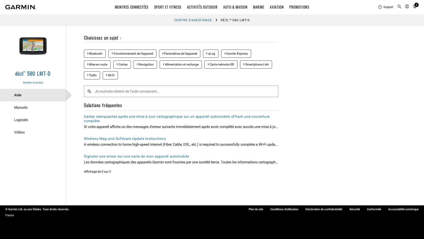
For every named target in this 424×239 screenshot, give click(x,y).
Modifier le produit (33, 82)
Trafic (92, 75)
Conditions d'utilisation (284, 209)
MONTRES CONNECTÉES (132, 7)
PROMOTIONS (299, 7)
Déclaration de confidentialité (323, 209)
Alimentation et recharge (181, 64)
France (9, 215)
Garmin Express (236, 53)
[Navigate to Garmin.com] (20, 7)
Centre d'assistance (193, 20)
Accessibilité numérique (403, 209)
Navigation (146, 64)
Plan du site (256, 209)
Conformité (374, 209)
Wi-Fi (111, 75)
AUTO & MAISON (235, 7)
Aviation (277, 7)
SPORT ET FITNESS (167, 7)
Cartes (123, 64)
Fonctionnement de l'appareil (133, 53)
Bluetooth (95, 53)
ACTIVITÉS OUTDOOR (202, 7)
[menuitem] (386, 7)
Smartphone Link (257, 64)
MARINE (258, 7)
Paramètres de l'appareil (180, 53)
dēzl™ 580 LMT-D (33, 73)
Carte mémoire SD (221, 64)
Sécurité (354, 209)
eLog (211, 53)
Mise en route (97, 64)
